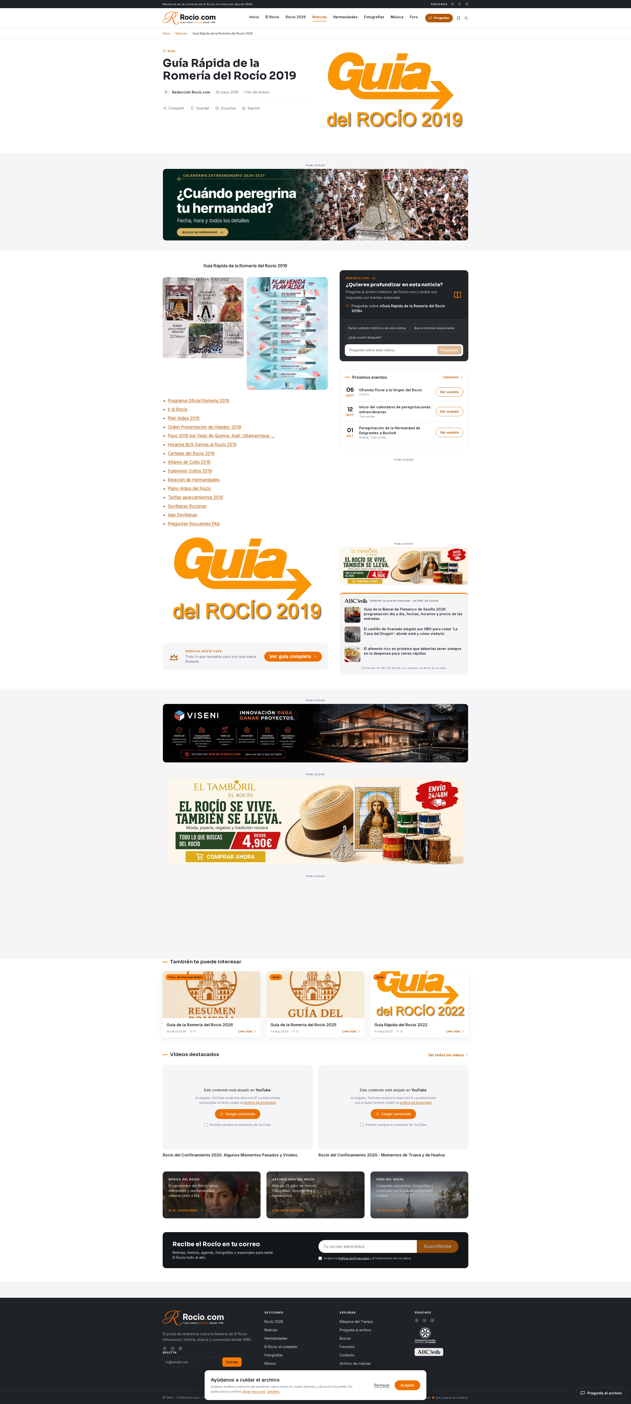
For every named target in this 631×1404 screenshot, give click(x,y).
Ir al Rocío (177, 409)
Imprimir (254, 108)
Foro (414, 17)
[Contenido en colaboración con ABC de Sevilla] (429, 1352)
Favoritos (347, 1347)
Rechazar (382, 1385)
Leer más (245, 1031)
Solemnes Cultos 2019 (190, 470)
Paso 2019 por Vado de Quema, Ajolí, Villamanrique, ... (221, 435)
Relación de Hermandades (194, 479)
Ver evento (451, 393)
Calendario (451, 377)
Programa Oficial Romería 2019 (198, 400)
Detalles (273, 1391)
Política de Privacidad (353, 1258)
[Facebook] (452, 4)
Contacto (347, 1355)
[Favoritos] (458, 18)
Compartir (176, 108)
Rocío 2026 (296, 17)
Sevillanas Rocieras (187, 506)
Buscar (345, 1338)
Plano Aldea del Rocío (189, 488)
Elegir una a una (254, 1391)
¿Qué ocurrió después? (365, 337)
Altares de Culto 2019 (189, 462)
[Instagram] (467, 4)
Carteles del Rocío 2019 (191, 453)
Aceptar (407, 1385)
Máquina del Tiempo (356, 1321)
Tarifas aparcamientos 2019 (195, 497)
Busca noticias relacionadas (434, 328)
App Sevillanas (182, 514)
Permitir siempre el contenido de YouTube (240, 1125)
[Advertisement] (404, 497)
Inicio (254, 17)
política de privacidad (260, 1102)
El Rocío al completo (281, 1347)
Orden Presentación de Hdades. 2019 (204, 427)
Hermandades (345, 17)
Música (397, 17)
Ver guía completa (290, 656)
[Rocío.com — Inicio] (189, 18)
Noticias (319, 17)
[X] (459, 4)
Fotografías (374, 17)
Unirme (232, 1362)
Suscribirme (438, 1246)
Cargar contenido (240, 1115)
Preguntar (449, 350)
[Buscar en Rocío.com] (466, 18)
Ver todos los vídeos (446, 1055)
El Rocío (272, 17)
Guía (171, 51)
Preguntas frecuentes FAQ (194, 523)
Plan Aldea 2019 (184, 418)
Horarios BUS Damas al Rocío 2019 (202, 444)
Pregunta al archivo (355, 1330)
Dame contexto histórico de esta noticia (377, 328)
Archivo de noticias (355, 1363)
